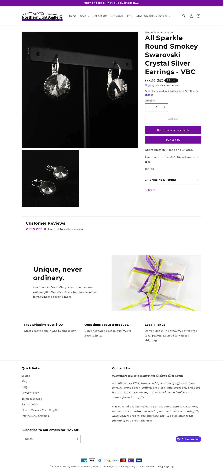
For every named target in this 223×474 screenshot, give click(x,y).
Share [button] (151, 190)
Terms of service (146, 466)
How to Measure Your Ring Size (40, 410)
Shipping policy (165, 466)
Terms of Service (32, 399)
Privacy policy (128, 466)
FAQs (25, 387)
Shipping (149, 85)
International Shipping (35, 416)
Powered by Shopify (91, 466)
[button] (84, 16)
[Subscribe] (76, 439)
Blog (24, 381)
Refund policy (111, 466)
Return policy (30, 404)
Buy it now (173, 139)
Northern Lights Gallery (69, 466)
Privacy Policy (30, 393)
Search (26, 376)
